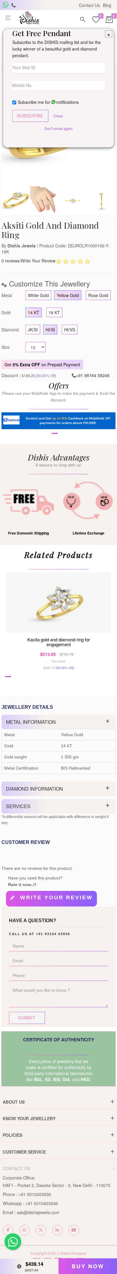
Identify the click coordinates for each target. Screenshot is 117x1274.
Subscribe (30, 116)
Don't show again (58, 128)
